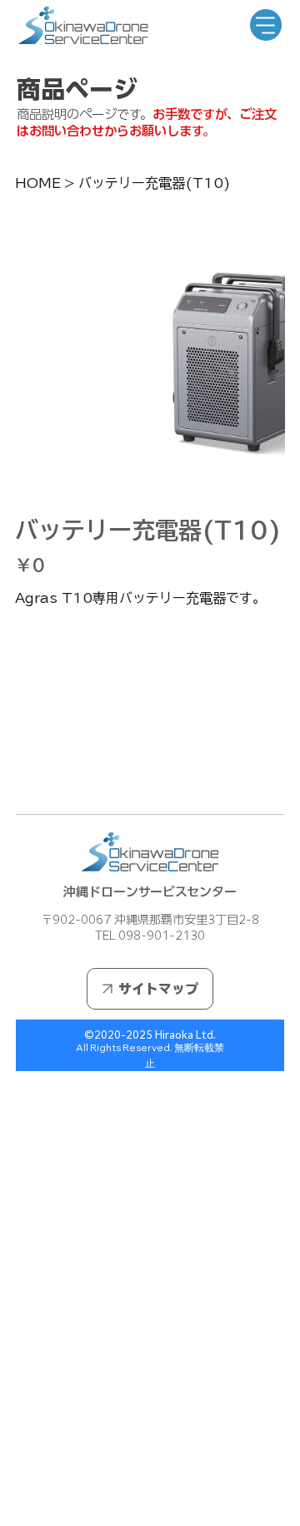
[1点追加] (98, 641)
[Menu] (265, 25)
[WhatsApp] (19, 775)
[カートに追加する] (150, 691)
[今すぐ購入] (150, 721)
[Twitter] (54, 775)
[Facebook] (31, 775)
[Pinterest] (42, 775)
